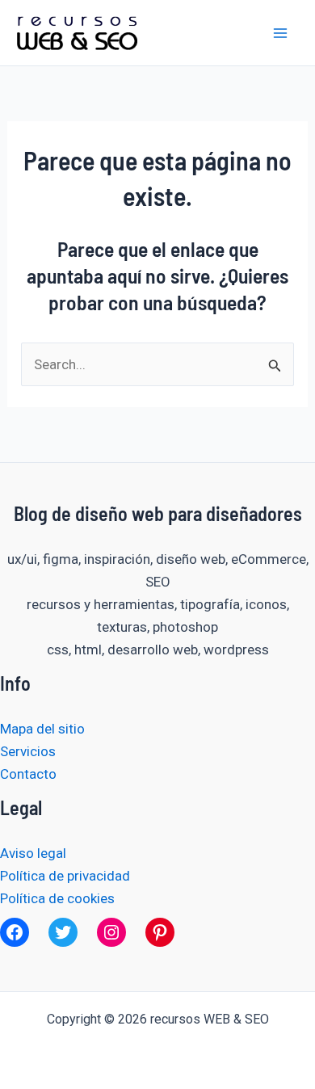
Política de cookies (57, 898)
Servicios (28, 751)
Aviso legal (33, 853)
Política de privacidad (65, 876)
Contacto (28, 774)
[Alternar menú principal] (281, 33)
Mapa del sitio (42, 729)
